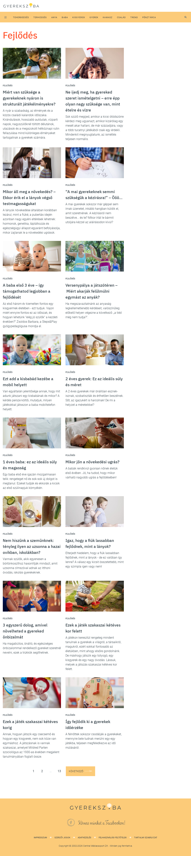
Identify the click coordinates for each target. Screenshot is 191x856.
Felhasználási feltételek (113, 837)
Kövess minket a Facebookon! (101, 823)
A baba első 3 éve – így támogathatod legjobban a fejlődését (26, 291)
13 (59, 771)
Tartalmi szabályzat (145, 837)
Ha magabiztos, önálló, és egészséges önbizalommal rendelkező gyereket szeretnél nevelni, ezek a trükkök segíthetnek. (32, 648)
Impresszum (40, 837)
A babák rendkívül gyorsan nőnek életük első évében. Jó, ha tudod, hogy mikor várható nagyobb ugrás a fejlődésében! (91, 473)
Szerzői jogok (62, 837)
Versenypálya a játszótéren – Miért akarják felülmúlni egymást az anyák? (91, 291)
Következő (76, 771)
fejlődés (7, 85)
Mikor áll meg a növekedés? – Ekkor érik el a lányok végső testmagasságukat (29, 197)
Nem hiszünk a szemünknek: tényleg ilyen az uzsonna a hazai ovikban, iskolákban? (32, 546)
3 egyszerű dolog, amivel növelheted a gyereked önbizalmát (25, 631)
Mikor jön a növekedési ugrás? (92, 461)
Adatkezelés (84, 837)
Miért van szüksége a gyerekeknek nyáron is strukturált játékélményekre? (29, 98)
